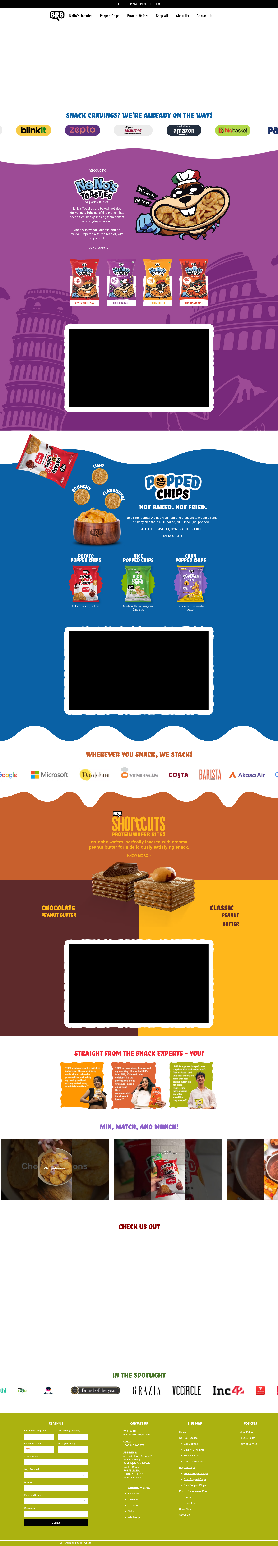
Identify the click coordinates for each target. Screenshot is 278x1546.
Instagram (133, 1499)
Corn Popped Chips (195, 1479)
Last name (69, 1430)
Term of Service (248, 1443)
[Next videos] (273, 1168)
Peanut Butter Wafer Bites (193, 1491)
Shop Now (185, 1508)
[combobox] (56, 1475)
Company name (32, 1456)
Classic (188, 1497)
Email (66, 1443)
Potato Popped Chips (196, 1473)
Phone (33, 1443)
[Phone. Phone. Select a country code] (29, 1449)
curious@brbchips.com (136, 1434)
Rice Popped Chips (195, 1485)
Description (30, 1508)
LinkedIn (133, 1505)
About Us (184, 1514)
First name (35, 1430)
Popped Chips (187, 1467)
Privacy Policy (247, 1437)
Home (182, 1431)
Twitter (131, 1511)
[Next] (268, 62)
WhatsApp (134, 1517)
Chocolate (189, 1503)
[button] (139, 4)
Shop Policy (246, 1431)
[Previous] (10, 62)
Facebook (133, 1493)
